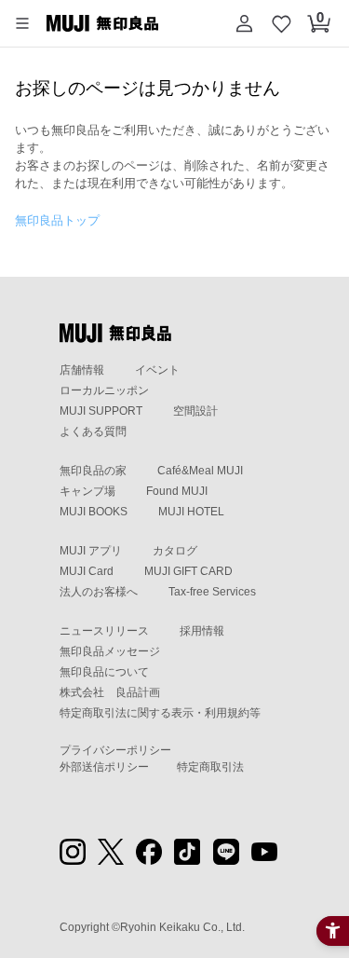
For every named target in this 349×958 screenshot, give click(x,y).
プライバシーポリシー (115, 750)
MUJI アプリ (91, 550)
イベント (157, 369)
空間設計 (195, 410)
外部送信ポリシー (104, 766)
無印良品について (104, 671)
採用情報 (202, 630)
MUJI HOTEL (191, 511)
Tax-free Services (212, 591)
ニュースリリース (104, 630)
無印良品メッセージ (110, 651)
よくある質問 (93, 431)
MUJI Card (87, 571)
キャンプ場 (87, 491)
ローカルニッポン (104, 390)
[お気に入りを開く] (282, 23)
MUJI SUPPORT (101, 410)
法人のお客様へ (99, 591)
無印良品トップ (57, 220)
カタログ (175, 550)
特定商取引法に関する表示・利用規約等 (160, 712)
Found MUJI (177, 491)
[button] (22, 23)
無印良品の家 (93, 470)
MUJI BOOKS (94, 511)
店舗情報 (82, 369)
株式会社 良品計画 (110, 692)
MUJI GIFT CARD (188, 571)
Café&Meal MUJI (200, 470)
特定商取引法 (210, 766)
